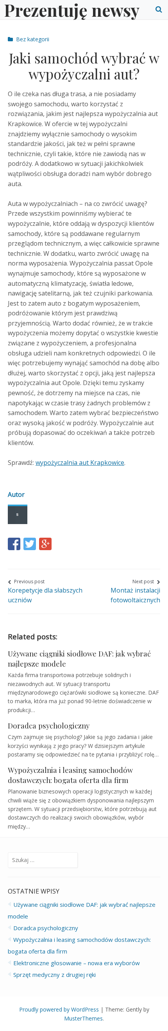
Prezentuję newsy (71, 9)
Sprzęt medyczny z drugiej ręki (54, 974)
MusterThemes (83, 1018)
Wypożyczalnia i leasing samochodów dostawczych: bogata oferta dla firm (70, 775)
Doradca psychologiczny (48, 725)
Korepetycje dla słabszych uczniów (45, 591)
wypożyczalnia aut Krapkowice (80, 462)
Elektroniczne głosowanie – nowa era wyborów (76, 963)
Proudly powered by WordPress (59, 1009)
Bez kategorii (32, 39)
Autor (16, 494)
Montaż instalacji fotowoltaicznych (135, 591)
